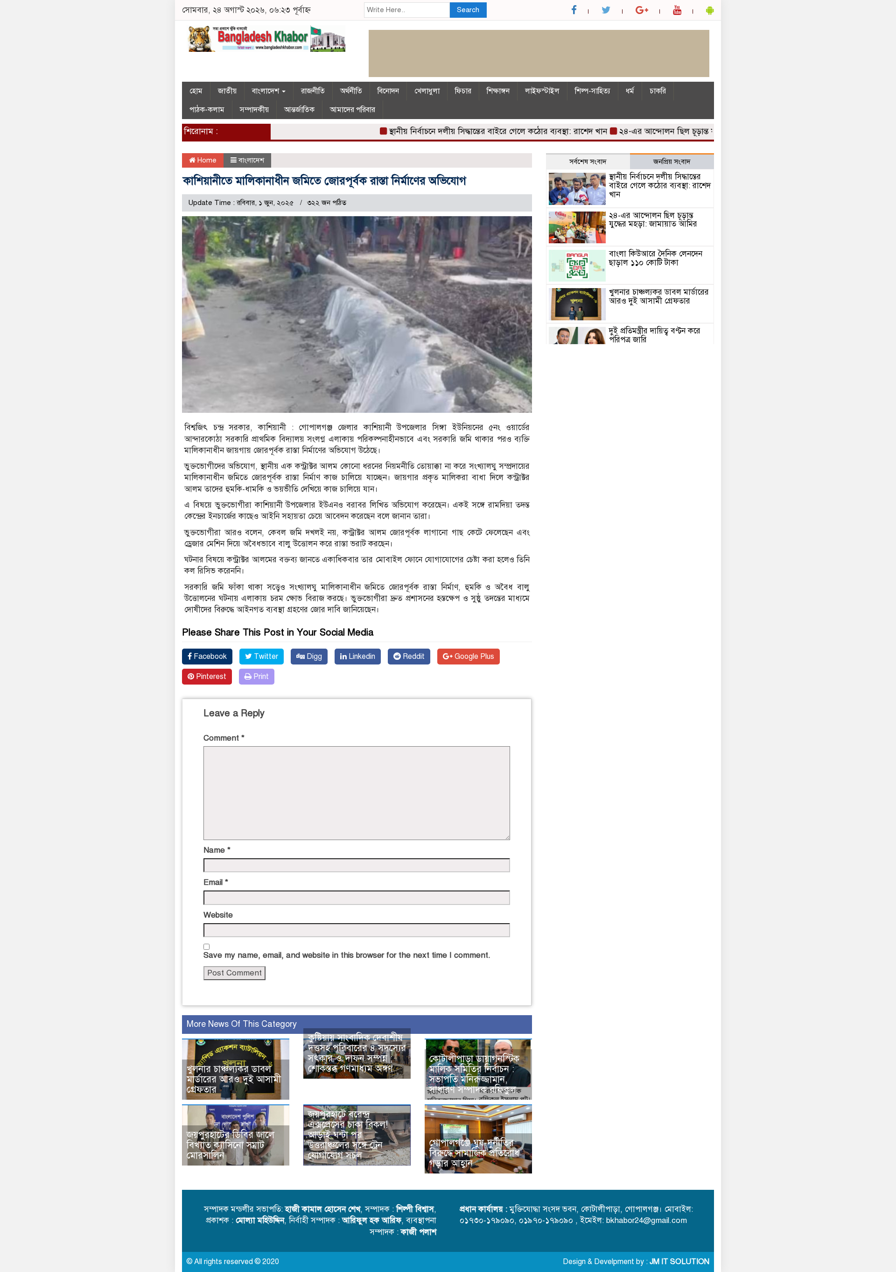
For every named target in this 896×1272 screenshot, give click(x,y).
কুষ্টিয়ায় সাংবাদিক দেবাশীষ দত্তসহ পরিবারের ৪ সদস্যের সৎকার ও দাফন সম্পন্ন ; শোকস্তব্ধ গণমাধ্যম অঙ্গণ (357, 1053)
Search (468, 10)
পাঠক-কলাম (206, 109)
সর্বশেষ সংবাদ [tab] (588, 161)
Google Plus (473, 656)
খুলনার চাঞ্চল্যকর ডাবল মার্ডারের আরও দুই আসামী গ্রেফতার (234, 1079)
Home (206, 160)
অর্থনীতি (351, 91)
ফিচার (463, 91)
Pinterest (210, 676)
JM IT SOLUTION (679, 1261)
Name (217, 850)
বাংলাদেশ (266, 91)
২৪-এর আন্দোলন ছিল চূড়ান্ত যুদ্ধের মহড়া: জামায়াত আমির (688, 131)
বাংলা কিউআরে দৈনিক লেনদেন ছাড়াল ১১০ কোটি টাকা (655, 258)
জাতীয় (227, 91)
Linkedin (361, 656)
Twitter (265, 656)
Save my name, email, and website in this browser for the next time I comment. (346, 955)
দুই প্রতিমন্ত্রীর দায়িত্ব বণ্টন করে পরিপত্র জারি (654, 335)
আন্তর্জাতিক (299, 109)
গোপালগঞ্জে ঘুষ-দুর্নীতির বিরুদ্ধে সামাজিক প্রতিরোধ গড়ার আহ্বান (474, 1153)
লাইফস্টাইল (542, 91)
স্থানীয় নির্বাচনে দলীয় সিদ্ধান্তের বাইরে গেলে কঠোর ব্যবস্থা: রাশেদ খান (475, 131)
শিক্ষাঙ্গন (498, 91)
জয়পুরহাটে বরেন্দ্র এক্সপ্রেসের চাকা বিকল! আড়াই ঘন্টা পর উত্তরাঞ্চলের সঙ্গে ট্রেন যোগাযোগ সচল (348, 1135)
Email (215, 882)
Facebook (209, 656)
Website (218, 915)
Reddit (413, 656)
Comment (224, 738)
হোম (196, 91)
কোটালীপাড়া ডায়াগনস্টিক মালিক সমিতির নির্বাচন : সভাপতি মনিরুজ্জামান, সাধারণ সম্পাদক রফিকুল (474, 1074)
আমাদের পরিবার (352, 109)
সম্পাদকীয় (254, 109)
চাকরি (658, 91)
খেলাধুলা (427, 91)
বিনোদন (388, 91)
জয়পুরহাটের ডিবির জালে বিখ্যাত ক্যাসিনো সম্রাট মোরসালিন (230, 1145)
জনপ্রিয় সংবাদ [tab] (672, 161)
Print (260, 676)
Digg (313, 656)
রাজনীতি (313, 91)
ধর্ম (630, 91)
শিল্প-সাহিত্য (592, 91)
